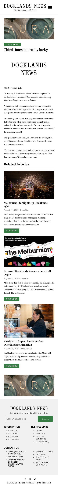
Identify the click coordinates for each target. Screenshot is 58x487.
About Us (12, 431)
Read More (11, 231)
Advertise (13, 437)
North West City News (43, 464)
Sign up (45, 419)
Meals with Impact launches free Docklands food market (23, 343)
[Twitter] (35, 479)
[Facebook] (25, 479)
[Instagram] (30, 479)
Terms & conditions (41, 438)
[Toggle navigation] (50, 8)
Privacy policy (42, 442)
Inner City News (44, 452)
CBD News (41, 454)
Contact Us (13, 439)
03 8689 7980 (15, 457)
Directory (40, 434)
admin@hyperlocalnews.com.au (17, 453)
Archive (39, 431)
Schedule (13, 434)
